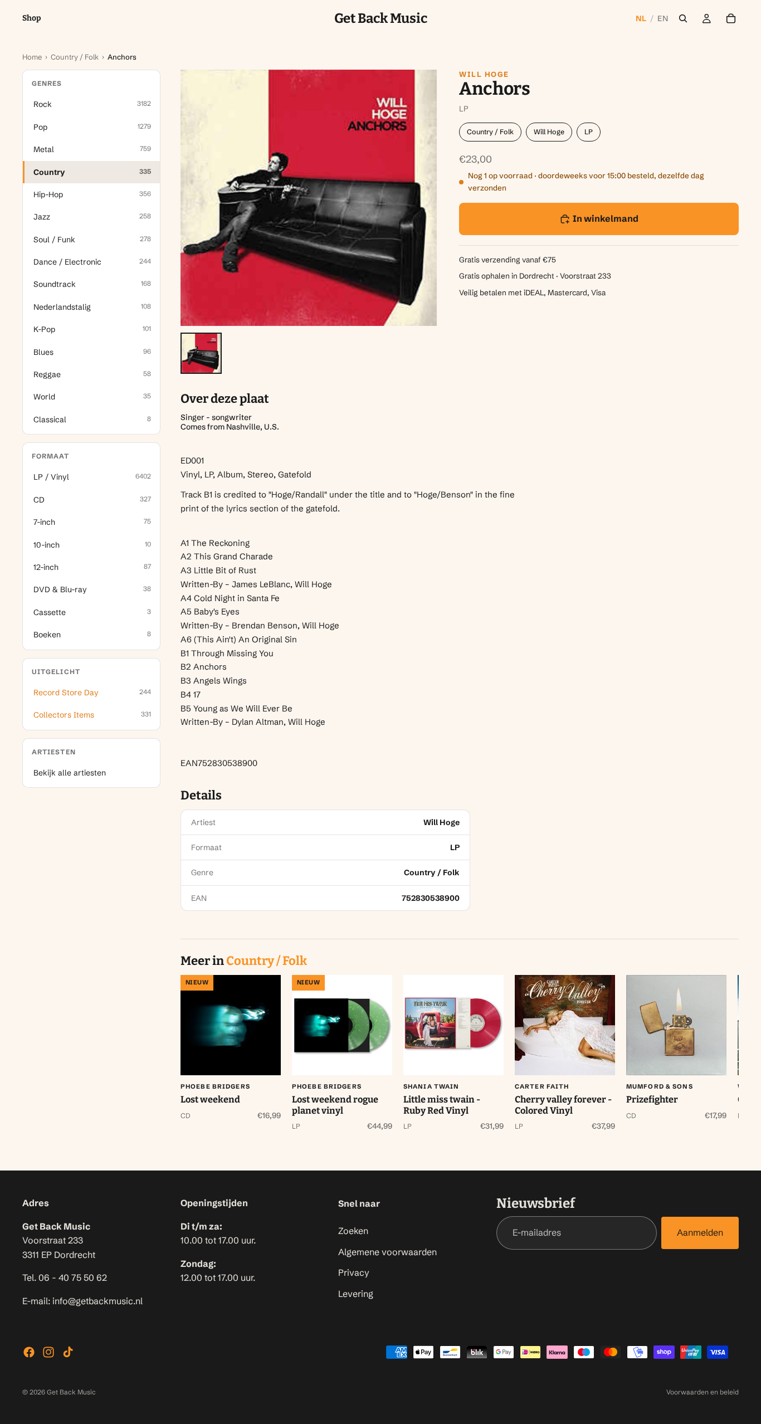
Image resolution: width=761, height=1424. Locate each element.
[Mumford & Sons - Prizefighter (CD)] (676, 1025)
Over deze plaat (225, 399)
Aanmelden (700, 1232)
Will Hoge (484, 74)
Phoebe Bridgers (215, 1086)
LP (588, 132)
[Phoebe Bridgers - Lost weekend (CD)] (231, 1025)
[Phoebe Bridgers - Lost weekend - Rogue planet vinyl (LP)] (342, 1025)
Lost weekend (210, 1099)
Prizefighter (652, 1099)
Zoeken (353, 1230)
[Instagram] (48, 1352)
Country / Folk (75, 56)
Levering (355, 1293)
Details (201, 795)
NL (641, 18)
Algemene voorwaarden (387, 1251)
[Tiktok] (68, 1352)
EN (662, 18)
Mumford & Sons (659, 1086)
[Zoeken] (683, 18)
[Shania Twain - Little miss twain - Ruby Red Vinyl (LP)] (453, 1025)
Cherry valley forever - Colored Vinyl (563, 1105)
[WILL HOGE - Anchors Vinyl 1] (201, 353)
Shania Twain (431, 1086)
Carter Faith (542, 1086)
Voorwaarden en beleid (702, 1392)
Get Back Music (71, 1392)
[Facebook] (29, 1352)
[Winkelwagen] (731, 18)
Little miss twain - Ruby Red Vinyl (441, 1105)
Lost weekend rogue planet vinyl (335, 1105)
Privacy (353, 1272)
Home (32, 56)
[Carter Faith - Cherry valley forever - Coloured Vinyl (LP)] (565, 1025)
